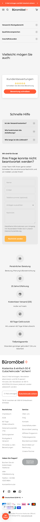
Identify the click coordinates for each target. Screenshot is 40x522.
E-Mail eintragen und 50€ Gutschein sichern (20, 3)
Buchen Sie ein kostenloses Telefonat (8, 465)
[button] (5, 516)
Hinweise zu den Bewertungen (8, 446)
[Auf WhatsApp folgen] (19, 491)
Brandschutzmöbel (29, 441)
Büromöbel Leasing (30, 429)
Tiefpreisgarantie (29, 437)
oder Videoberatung (8, 472)
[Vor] (37, 3)
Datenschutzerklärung (13, 231)
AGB (4, 418)
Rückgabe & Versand (7, 439)
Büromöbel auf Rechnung (28, 446)
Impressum (6, 414)
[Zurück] (2, 3)
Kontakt (25, 422)
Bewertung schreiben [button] (20, 91)
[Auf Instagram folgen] (9, 491)
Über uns (25, 414)
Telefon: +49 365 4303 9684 (8, 479)
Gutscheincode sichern (28, 394)
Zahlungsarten (8, 434)
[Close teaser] (10, 512)
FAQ (24, 418)
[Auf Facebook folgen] (3, 491)
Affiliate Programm (29, 433)
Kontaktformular (8, 484)
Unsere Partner (28, 451)
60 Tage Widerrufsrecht (8, 423)
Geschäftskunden (29, 425)
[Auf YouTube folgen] (14, 491)
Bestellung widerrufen (30, 462)
